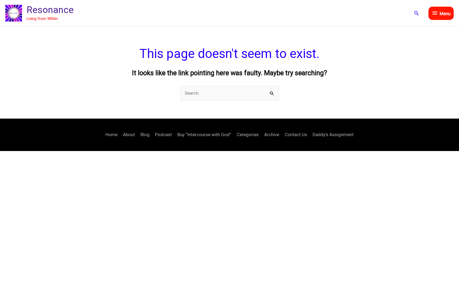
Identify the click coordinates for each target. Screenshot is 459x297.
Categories (248, 134)
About (129, 134)
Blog (145, 134)
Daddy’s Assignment (333, 134)
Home (111, 134)
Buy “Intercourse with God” (204, 134)
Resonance (50, 10)
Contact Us (296, 134)
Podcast (163, 134)
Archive (271, 134)
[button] (416, 13)
